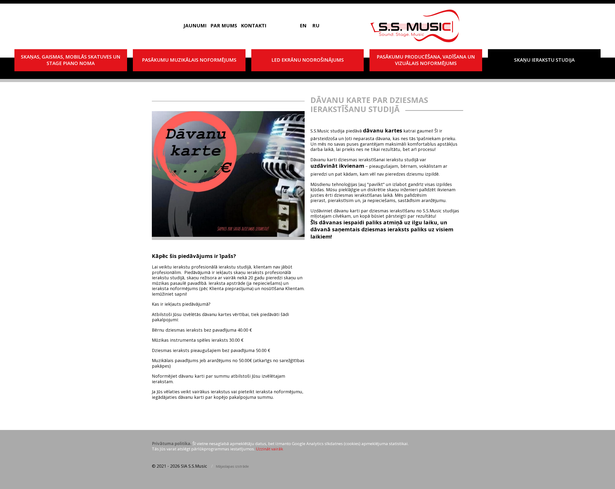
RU (316, 25)
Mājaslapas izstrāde (232, 466)
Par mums (223, 25)
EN (303, 25)
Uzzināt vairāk (269, 449)
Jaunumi (195, 25)
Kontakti (253, 25)
